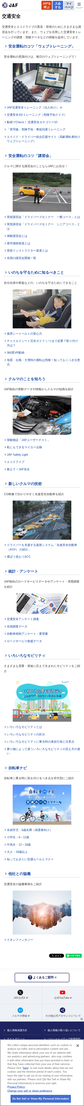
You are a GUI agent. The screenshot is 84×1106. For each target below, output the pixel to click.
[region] (42, 1072)
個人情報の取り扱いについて (63, 1030)
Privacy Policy (16, 1086)
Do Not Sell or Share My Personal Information (41, 1098)
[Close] (77, 1045)
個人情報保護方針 (17, 1030)
